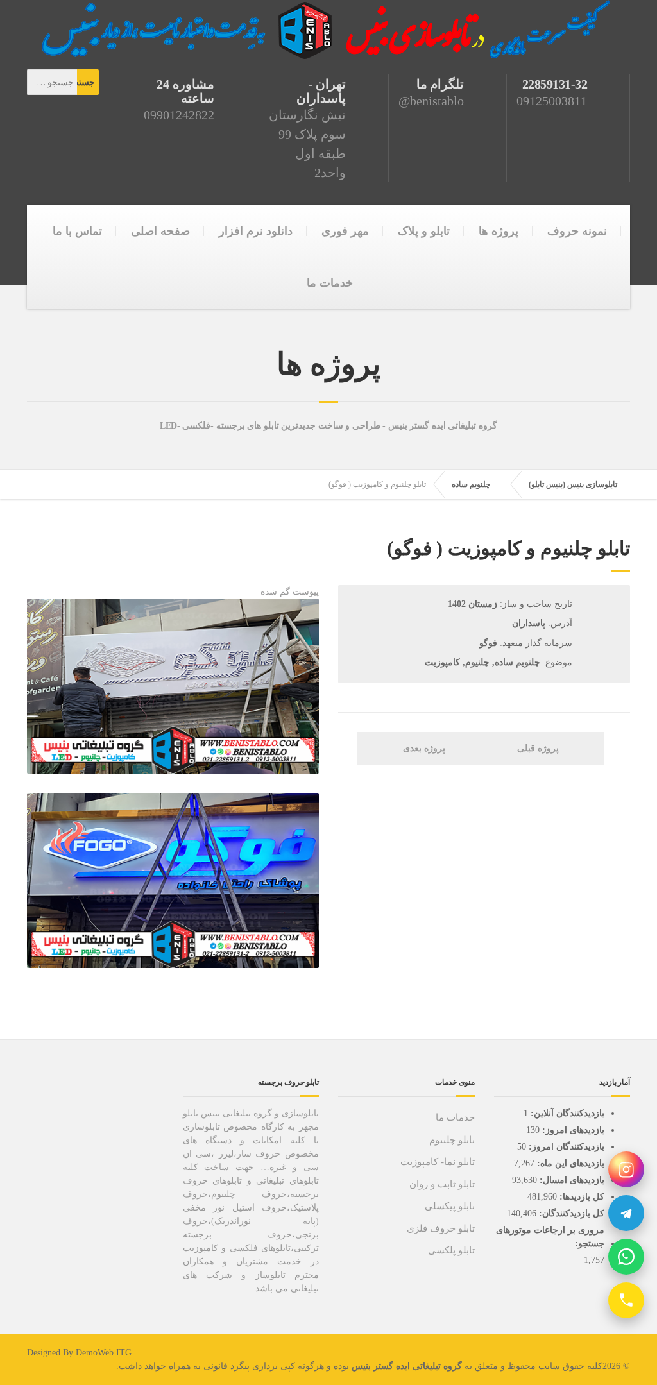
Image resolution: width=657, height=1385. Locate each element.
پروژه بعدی (422, 748)
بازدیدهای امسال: (570, 1180)
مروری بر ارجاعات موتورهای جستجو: (550, 1236)
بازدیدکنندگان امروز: (565, 1146)
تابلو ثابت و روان (442, 1184)
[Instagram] (626, 1169)
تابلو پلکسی (451, 1250)
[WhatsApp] (626, 1257)
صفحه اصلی (160, 231)
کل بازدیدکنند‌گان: (570, 1213)
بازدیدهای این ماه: (569, 1163)
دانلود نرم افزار (256, 231)
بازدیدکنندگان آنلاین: (566, 1113)
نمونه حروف (577, 231)
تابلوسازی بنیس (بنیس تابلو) (573, 484)
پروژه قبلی (539, 748)
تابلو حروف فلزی (441, 1228)
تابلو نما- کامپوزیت (437, 1162)
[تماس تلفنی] (626, 1300)
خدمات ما (330, 282)
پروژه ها (498, 231)
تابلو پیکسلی (450, 1206)
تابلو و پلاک (424, 231)
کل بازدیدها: (580, 1197)
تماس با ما (77, 231)
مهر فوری (345, 231)
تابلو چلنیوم (452, 1140)
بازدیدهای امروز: (572, 1130)
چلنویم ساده (471, 484)
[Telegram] (626, 1213)
